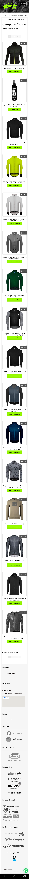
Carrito (22, 875)
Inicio (5, 19)
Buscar (14, 876)
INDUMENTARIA (12, 19)
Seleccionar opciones (14, 71)
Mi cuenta (5, 876)
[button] (25, 870)
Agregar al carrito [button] (14, 109)
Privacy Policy (6, 871)
